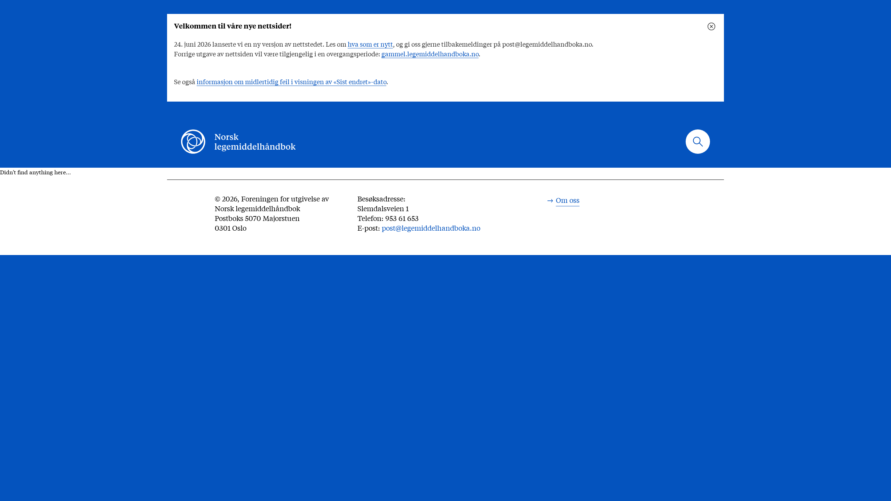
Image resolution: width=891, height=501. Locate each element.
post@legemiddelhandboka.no (431, 227)
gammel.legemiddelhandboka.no (430, 53)
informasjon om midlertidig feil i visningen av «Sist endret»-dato (291, 81)
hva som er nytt (370, 43)
